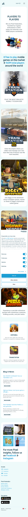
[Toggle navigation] (24, 3)
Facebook (11, 455)
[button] (24, 508)
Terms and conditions (6, 488)
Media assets (4, 483)
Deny (14, 284)
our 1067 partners (9, 238)
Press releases (4, 485)
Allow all (14, 275)
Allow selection (14, 280)
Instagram (8, 458)
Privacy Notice (4, 486)
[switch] (25, 258)
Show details (21, 271)
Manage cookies (5, 490)
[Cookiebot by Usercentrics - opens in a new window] (21, 231)
